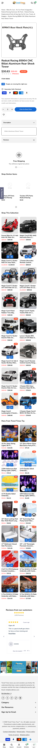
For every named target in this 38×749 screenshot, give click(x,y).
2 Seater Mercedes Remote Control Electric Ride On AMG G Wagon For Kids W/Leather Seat (28, 261)
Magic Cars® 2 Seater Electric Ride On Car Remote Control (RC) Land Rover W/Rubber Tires (9, 387)
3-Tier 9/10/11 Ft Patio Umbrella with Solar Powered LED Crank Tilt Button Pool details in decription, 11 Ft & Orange (9, 595)
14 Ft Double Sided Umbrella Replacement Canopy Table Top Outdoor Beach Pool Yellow (9, 495)
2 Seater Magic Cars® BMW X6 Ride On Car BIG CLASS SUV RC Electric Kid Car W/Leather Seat (28, 412)
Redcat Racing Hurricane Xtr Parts (12, 12)
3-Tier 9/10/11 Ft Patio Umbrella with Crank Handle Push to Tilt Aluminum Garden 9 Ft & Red (28, 570)
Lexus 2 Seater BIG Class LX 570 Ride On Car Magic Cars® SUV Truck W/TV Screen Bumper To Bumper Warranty (28, 337)
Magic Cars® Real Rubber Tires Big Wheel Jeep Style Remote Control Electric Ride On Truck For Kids (9, 312)
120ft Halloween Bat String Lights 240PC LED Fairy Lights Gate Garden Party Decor (9, 470)
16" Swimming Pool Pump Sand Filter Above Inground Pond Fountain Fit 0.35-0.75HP (27, 520)
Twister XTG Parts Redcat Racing (26, 197)
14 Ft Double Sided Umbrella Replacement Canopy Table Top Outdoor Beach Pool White (27, 470)
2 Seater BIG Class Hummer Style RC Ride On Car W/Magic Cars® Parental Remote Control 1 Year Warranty (28, 387)
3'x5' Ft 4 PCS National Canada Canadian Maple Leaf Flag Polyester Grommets (9, 570)
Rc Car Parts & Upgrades (24, 10)
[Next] (34, 636)
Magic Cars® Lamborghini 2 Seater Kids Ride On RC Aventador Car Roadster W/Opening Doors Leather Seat (9, 412)
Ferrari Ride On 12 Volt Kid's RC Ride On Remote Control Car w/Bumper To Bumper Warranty (9, 236)
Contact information (9, 732)
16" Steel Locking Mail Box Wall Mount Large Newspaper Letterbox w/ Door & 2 (9, 520)
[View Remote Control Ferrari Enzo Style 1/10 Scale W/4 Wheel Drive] (27, 644)
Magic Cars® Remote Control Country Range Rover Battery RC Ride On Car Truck (28, 362)
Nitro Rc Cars (11, 10)
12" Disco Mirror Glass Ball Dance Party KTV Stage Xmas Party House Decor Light (28, 444)
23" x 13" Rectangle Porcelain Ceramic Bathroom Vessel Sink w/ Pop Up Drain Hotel (28, 545)
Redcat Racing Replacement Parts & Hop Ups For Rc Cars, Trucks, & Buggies (18, 14)
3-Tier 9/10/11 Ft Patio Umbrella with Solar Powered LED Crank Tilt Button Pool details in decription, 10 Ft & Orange (28, 595)
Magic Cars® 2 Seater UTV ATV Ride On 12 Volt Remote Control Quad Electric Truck (28, 287)
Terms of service (13, 735)
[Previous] (3, 636)
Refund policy (21, 732)
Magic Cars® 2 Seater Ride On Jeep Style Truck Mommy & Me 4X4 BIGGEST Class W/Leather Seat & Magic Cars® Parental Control (9, 261)
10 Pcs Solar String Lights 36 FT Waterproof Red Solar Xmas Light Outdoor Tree (9, 444)
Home (3, 10)
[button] (10, 74)
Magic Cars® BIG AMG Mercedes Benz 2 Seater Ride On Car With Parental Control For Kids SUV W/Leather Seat (28, 236)
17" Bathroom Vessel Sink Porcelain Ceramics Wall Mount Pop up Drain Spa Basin (9, 545)
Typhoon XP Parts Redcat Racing (7, 197)
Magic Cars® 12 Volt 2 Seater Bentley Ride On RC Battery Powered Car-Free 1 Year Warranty (9, 362)
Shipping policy (25, 735)
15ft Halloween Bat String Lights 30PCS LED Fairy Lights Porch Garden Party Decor (28, 495)
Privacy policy (30, 732)
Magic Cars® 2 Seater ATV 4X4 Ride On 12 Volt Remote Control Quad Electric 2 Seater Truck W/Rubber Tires (9, 287)
